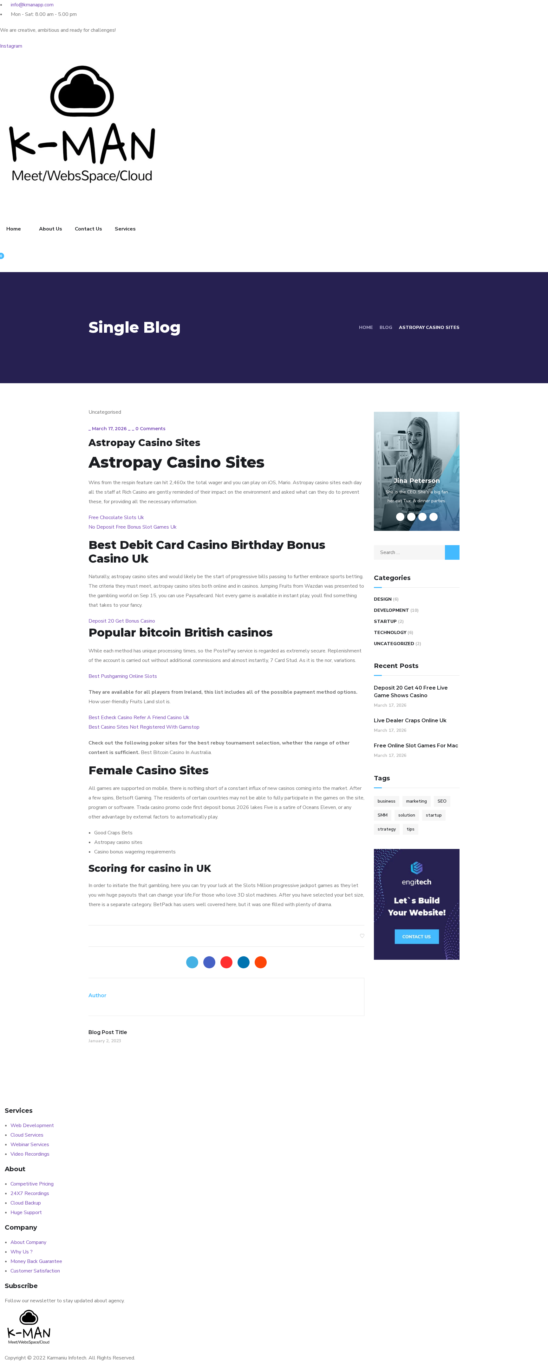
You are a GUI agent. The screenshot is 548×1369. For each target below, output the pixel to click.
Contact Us (88, 228)
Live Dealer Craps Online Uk (410, 721)
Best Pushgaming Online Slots (122, 676)
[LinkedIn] (244, 962)
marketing (416, 801)
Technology (390, 633)
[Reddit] (261, 962)
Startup (385, 621)
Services (125, 228)
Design (383, 599)
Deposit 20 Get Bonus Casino (121, 621)
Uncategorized (394, 644)
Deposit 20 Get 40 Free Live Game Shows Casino (411, 691)
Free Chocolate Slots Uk (116, 517)
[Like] (362, 935)
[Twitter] (192, 962)
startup (434, 815)
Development (391, 610)
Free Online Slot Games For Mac (416, 746)
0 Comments (150, 428)
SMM (383, 815)
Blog (386, 327)
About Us (50, 228)
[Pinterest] (226, 962)
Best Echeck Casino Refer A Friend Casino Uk (138, 717)
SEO (442, 801)
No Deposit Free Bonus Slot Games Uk (132, 527)
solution (406, 815)
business (386, 801)
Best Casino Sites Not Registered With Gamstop (143, 727)
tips (410, 829)
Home (13, 228)
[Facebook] (209, 962)
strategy (387, 829)
